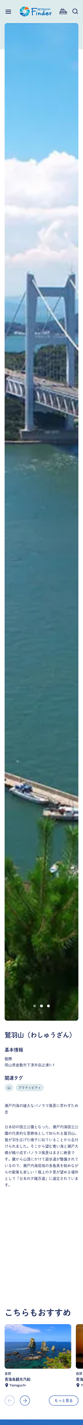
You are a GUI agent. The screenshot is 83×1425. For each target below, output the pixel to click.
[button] (34, 1006)
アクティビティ (29, 1087)
